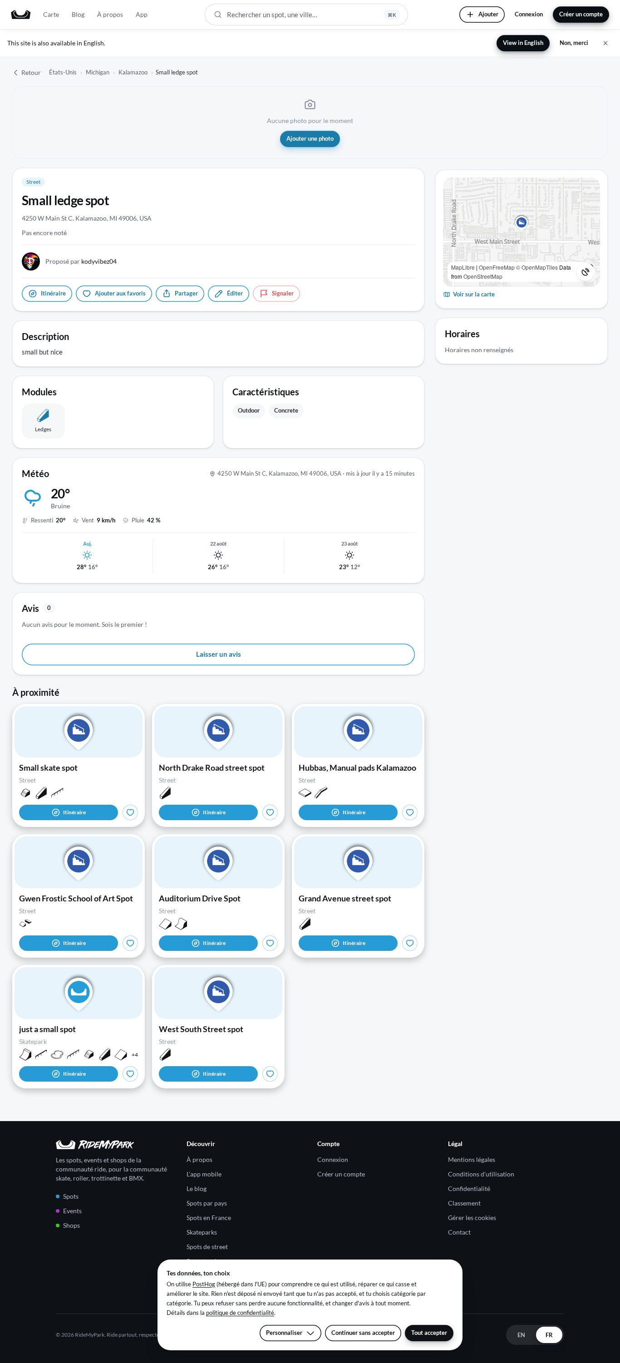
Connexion (529, 14)
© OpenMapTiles (537, 267)
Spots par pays (207, 1203)
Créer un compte (581, 14)
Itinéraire (74, 812)
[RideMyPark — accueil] (20, 14)
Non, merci (574, 42)
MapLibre (463, 267)
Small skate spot (48, 768)
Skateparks (202, 1232)
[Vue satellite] (585, 272)
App (142, 14)
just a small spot (47, 1029)
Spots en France (209, 1217)
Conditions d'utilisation (481, 1174)
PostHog (203, 1284)
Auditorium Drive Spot (200, 898)
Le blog (197, 1188)
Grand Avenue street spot (345, 898)
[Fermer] (605, 43)
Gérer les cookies (472, 1217)
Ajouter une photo (310, 138)
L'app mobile (204, 1174)
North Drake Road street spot (212, 768)
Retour (31, 72)
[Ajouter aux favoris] (130, 812)
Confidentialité (469, 1188)
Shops (71, 1225)
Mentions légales (471, 1159)
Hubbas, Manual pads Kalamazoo (357, 768)
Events (72, 1211)
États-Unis (63, 72)
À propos (110, 14)
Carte (51, 14)
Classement (464, 1203)
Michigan (97, 72)
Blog (78, 14)
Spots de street (207, 1246)
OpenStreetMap (482, 276)
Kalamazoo (133, 72)
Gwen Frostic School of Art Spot (76, 898)
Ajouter (488, 14)
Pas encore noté (44, 232)
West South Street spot (201, 1029)
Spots (71, 1196)
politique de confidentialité (240, 1312)
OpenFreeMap (497, 267)
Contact (459, 1232)
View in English (523, 42)
